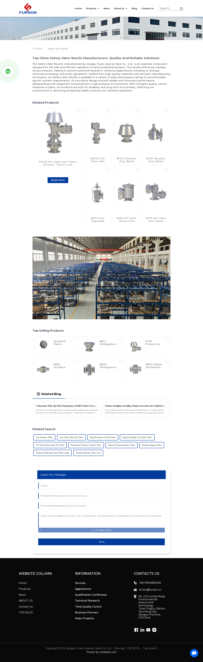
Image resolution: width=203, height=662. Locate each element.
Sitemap (119, 648)
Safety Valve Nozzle (58, 48)
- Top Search (149, 648)
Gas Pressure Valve (44, 437)
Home (39, 48)
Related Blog (51, 394)
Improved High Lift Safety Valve (137, 437)
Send (101, 541)
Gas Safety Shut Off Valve (71, 437)
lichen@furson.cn (150, 589)
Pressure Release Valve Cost (88, 453)
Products (25, 588)
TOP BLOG (133, 648)
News (22, 594)
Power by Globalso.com (102, 652)
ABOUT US (26, 600)
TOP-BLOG (26, 612)
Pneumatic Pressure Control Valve (86, 445)
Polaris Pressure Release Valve (121, 445)
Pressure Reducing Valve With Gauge (52, 453)
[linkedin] (136, 630)
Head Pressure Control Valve (103, 437)
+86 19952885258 (150, 582)
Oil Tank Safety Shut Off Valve (50, 445)
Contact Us (26, 606)
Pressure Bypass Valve (152, 445)
